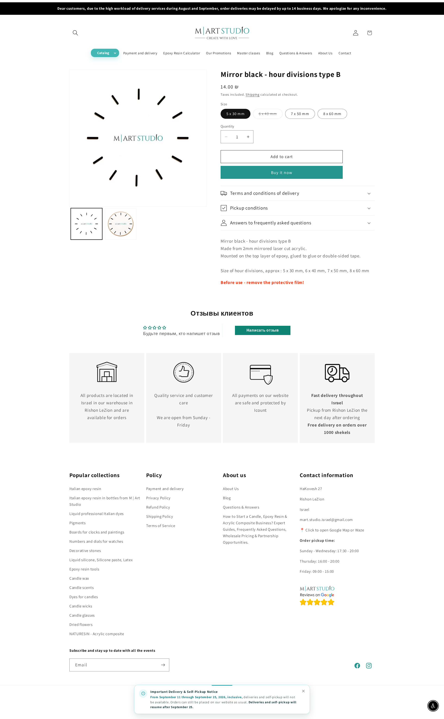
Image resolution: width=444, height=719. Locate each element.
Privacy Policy (158, 497)
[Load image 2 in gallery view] (120, 224)
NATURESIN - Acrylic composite (96, 633)
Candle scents (81, 587)
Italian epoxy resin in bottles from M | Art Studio (104, 501)
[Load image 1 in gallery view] (86, 224)
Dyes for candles (83, 596)
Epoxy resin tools (84, 569)
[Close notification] (303, 691)
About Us (231, 488)
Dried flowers (80, 624)
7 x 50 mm (300, 113)
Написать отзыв (263, 330)
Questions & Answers (241, 507)
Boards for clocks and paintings (96, 532)
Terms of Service (160, 525)
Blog (227, 497)
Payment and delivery (165, 488)
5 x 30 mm (235, 113)
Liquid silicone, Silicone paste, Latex (101, 559)
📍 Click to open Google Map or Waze (332, 530)
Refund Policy (158, 507)
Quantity (227, 126)
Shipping (252, 94)
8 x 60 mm (332, 113)
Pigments (77, 522)
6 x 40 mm (271, 115)
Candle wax (79, 578)
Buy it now (281, 172)
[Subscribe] (163, 664)
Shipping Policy (159, 516)
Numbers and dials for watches (96, 541)
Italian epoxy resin (85, 488)
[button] (75, 33)
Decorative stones (85, 550)
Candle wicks (80, 606)
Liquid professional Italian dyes (96, 513)
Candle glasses (82, 615)
